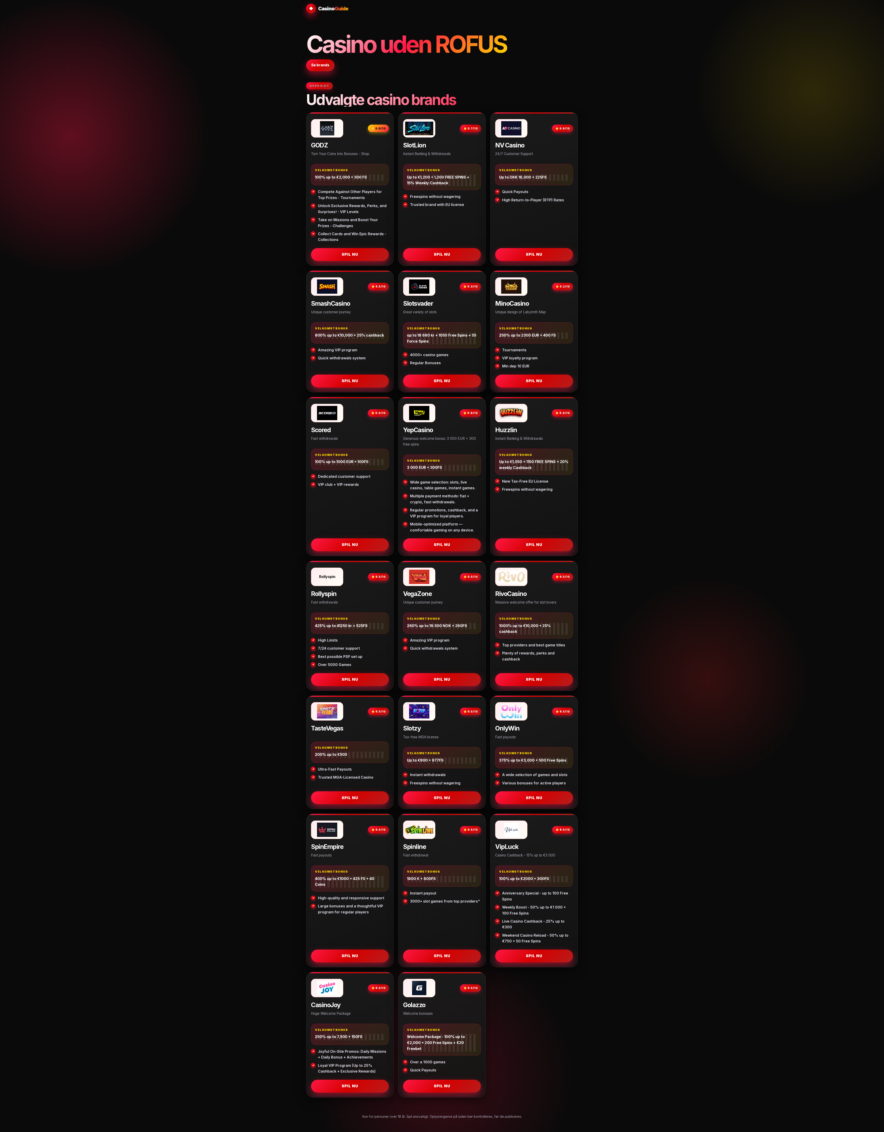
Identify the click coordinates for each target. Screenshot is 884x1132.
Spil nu (350, 254)
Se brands (320, 65)
